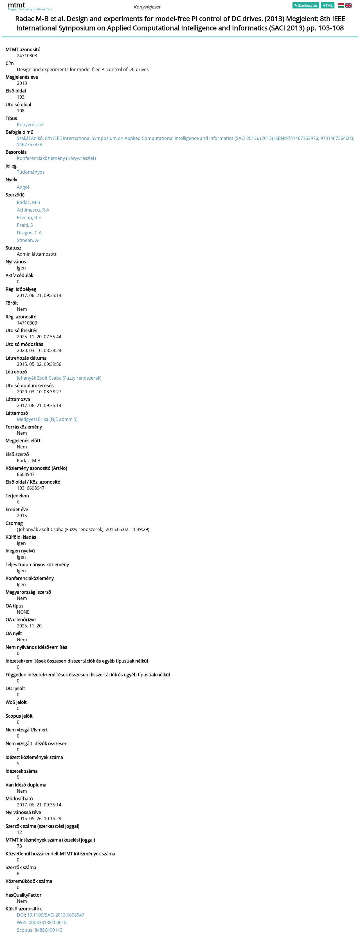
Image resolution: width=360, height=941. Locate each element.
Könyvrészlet (30, 124)
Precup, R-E (29, 217)
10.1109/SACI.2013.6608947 (55, 915)
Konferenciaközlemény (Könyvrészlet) (56, 158)
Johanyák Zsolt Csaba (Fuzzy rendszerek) (59, 378)
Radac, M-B (28, 202)
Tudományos (31, 172)
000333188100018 (48, 922)
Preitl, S (25, 225)
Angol (23, 187)
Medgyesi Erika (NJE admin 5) (47, 419)
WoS (21, 922)
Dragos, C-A (29, 233)
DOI (21, 915)
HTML (328, 5)
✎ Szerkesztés (306, 5)
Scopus (24, 930)
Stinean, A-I (28, 240)
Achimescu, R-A (33, 210)
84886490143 (48, 930)
